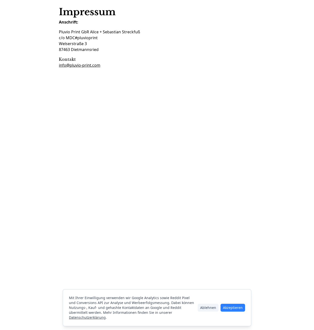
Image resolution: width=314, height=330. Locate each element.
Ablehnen (208, 307)
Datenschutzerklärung (87, 317)
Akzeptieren (233, 307)
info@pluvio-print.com (79, 65)
